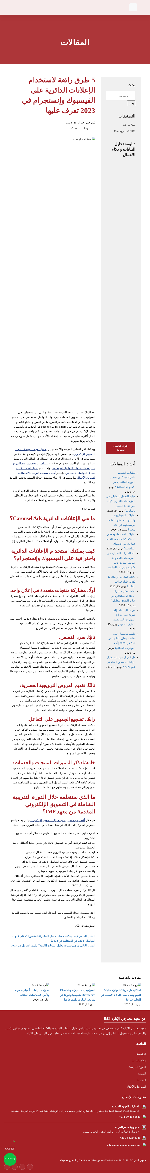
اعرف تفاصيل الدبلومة (120, 448)
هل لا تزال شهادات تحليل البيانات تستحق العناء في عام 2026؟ (121, 662)
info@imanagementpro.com (123, 1144)
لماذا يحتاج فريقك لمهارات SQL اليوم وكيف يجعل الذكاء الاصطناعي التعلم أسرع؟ (121, 995)
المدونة (142, 1073)
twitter (15, 1167)
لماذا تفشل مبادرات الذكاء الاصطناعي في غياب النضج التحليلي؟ (122, 596)
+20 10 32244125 (130, 1137)
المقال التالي (53, 945)
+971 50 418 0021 (129, 1116)
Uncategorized (121, 131)
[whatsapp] (10, 1159)
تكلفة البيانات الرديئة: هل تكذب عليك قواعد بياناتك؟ (121, 581)
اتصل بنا (141, 1080)
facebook (7, 1167)
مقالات (131, 124)
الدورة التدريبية (137, 1067)
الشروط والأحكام (136, 1086)
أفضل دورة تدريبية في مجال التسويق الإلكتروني (57, 820)
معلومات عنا (139, 1060)
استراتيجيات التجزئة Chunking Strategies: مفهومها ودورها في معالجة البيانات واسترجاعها (77, 995)
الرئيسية (141, 1053)
